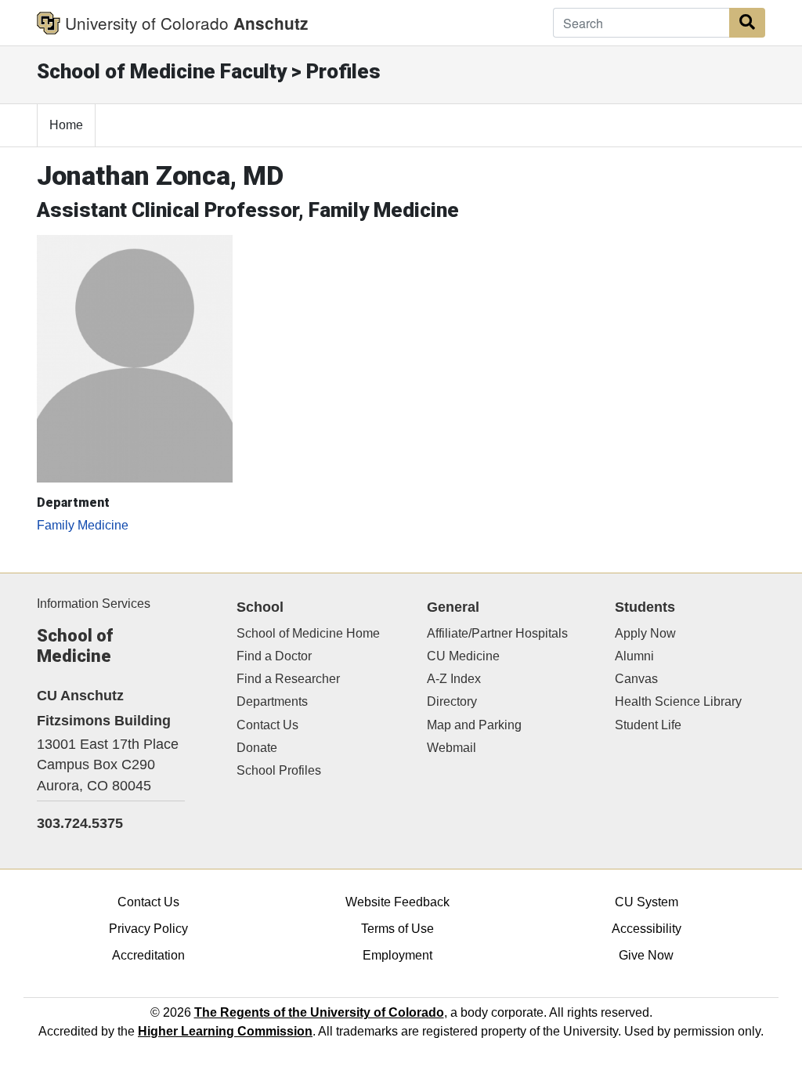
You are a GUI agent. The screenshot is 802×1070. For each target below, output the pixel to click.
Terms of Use (397, 928)
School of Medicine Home (308, 633)
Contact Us (267, 725)
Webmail (451, 747)
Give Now (646, 955)
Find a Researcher (288, 678)
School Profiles (279, 770)
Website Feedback (397, 902)
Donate (257, 747)
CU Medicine (463, 656)
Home (66, 125)
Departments (272, 701)
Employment (397, 955)
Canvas (636, 678)
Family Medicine (82, 525)
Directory (452, 701)
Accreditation (148, 955)
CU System (646, 902)
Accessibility (646, 928)
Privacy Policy (148, 928)
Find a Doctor (274, 656)
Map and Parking (474, 725)
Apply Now (645, 633)
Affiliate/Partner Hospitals (497, 633)
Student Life (648, 725)
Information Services (93, 603)
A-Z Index (454, 678)
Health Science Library (678, 701)
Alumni (634, 656)
